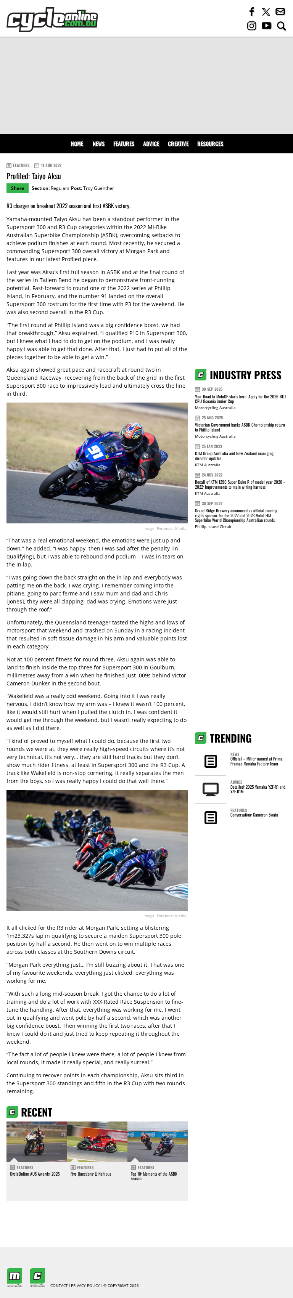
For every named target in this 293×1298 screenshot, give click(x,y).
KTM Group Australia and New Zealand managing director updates (234, 455)
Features (123, 144)
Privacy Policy (85, 1286)
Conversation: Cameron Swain (254, 815)
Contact (59, 1286)
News (99, 144)
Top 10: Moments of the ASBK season (154, 1176)
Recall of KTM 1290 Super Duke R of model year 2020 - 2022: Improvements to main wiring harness (240, 484)
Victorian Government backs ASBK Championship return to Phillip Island (240, 427)
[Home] (52, 19)
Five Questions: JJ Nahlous (91, 1174)
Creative (178, 144)
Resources (210, 144)
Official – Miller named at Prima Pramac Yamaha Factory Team (256, 761)
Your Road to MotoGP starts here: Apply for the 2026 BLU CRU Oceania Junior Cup (240, 398)
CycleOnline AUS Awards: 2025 (35, 1174)
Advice (151, 144)
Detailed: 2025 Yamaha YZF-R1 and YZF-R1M (257, 789)
